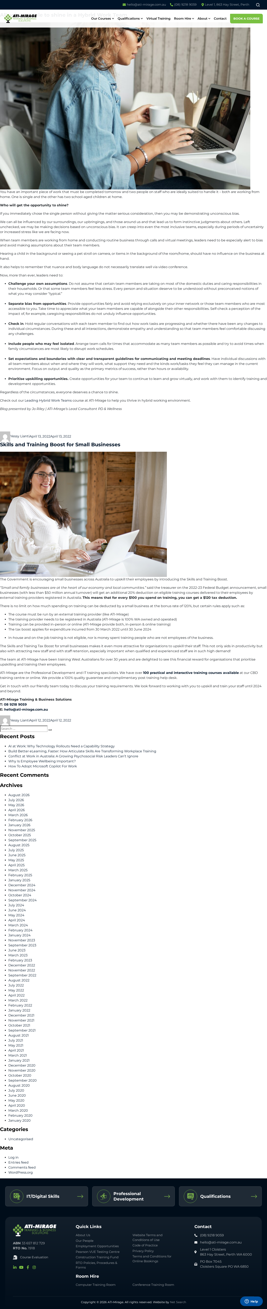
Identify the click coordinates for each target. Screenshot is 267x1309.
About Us (83, 1235)
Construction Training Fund (97, 1257)
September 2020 (22, 1080)
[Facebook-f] (28, 1267)
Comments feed (22, 1167)
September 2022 (22, 975)
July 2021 (15, 1040)
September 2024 (22, 900)
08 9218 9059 (15, 704)
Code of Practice (145, 1245)
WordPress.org (20, 1172)
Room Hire (182, 18)
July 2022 (16, 985)
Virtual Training (158, 18)
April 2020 (16, 1105)
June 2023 (16, 950)
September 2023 (22, 945)
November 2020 (21, 1070)
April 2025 (16, 865)
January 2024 (19, 935)
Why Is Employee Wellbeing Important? (42, 761)
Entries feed (18, 1162)
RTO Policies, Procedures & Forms (96, 1265)
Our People (84, 1241)
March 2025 (18, 870)
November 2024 (21, 890)
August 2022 (18, 980)
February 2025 (20, 875)
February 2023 (20, 960)
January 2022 (19, 1010)
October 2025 (19, 835)
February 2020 (20, 1115)
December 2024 (21, 885)
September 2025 (22, 840)
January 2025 (19, 880)
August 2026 (19, 795)
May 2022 (16, 990)
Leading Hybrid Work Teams (48, 400)
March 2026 (18, 815)
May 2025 (16, 860)
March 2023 (18, 955)
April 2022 (16, 995)
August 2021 (18, 1035)
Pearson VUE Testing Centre (98, 1252)
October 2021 (19, 1025)
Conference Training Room (153, 1285)
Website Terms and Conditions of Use (147, 1237)
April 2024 (16, 920)
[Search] (50, 729)
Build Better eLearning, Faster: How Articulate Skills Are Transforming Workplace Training (82, 751)
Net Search (178, 1302)
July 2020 (16, 1090)
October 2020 (19, 1075)
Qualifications (129, 18)
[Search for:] (24, 729)
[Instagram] (34, 1267)
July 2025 (16, 850)
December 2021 (21, 1015)
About (202, 18)
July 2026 (16, 800)
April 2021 (16, 1050)
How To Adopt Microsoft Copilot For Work (42, 766)
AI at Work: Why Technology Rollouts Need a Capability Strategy (61, 746)
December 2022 (21, 965)
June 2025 (16, 855)
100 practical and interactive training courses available (191, 673)
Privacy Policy (143, 1251)
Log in (13, 1157)
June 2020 (17, 1095)
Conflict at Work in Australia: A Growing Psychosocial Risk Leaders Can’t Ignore (73, 756)
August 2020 (19, 1085)
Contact (220, 18)
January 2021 (19, 1060)
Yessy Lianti (19, 436)
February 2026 (20, 820)
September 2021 (22, 1030)
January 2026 (19, 825)
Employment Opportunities (97, 1246)
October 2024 (19, 895)
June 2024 (17, 910)
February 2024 (20, 930)
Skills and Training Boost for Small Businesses (60, 444)
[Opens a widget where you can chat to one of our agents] (251, 1301)
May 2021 (15, 1045)
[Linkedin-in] (15, 1267)
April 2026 (16, 810)
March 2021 (17, 1055)
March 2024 (18, 925)
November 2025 (21, 830)
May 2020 (16, 1100)
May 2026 (16, 805)
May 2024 (16, 915)
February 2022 (20, 1005)
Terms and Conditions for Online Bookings (151, 1258)
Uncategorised (20, 1139)
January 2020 (19, 1120)
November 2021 (21, 1020)
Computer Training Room (96, 1285)
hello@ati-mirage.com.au (26, 709)
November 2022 (21, 970)
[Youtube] (21, 1267)
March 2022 (18, 1000)
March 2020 (18, 1110)
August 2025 (18, 845)
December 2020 (21, 1065)
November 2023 (21, 940)
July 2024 (16, 905)
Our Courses (101, 18)
